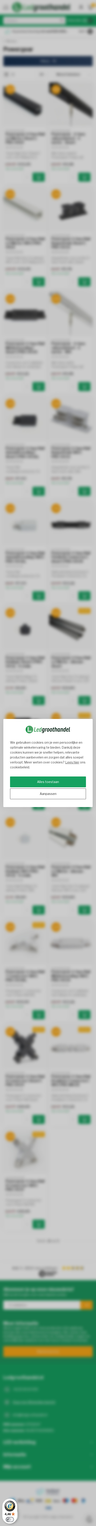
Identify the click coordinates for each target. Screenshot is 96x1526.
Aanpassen (48, 794)
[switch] (10, 1519)
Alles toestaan (48, 782)
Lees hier (72, 762)
